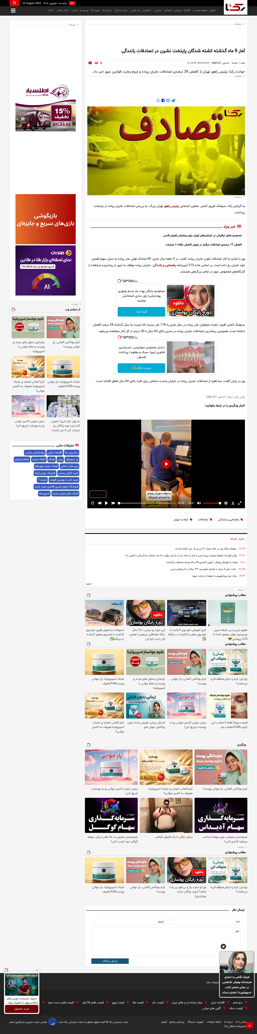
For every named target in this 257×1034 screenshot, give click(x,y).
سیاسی (158, 10)
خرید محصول (21, 1009)
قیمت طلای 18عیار (93, 1003)
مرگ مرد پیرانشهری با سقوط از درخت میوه (214, 576)
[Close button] (37, 970)
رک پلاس (135, 10)
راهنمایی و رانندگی (164, 265)
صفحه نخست (200, 10)
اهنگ (51, 459)
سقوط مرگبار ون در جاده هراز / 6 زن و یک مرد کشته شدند (206, 549)
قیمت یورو (118, 1003)
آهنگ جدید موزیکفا (46, 466)
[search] (14, 3)
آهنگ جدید (39, 459)
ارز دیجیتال (72, 459)
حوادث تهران (181, 520)
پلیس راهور (171, 206)
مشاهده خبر (98, 494)
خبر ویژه (229, 226)
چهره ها (95, 10)
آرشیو (212, 10)
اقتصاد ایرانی (54, 453)
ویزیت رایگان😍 (142, 368)
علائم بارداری (22, 459)
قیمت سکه (236, 1008)
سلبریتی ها (71, 453)
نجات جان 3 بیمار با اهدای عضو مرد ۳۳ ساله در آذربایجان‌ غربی (203, 569)
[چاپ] (96, 63)
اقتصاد (187, 10)
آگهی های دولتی (212, 1008)
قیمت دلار (158, 1003)
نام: (238, 922)
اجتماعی (147, 10)
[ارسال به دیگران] (90, 63)
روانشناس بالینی (35, 453)
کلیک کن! (141, 312)
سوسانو (238, 1003)
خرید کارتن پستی (68, 473)
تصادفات (203, 520)
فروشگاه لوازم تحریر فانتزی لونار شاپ (56, 487)
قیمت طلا (138, 1003)
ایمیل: (160, 922)
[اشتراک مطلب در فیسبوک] (163, 101)
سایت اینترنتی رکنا (118, 1022)
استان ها (107, 10)
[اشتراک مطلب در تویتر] (167, 101)
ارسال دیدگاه (110, 961)
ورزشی (177, 10)
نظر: (237, 931)
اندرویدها (44, 493)
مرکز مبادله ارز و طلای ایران (187, 1003)
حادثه (51, 10)
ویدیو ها (84, 10)
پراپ (60, 459)
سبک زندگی (121, 10)
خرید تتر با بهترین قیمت (64, 480)
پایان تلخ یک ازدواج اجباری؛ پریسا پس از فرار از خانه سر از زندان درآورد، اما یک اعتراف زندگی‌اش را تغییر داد (181, 555)
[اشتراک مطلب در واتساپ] (158, 101)
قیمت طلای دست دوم (61, 1003)
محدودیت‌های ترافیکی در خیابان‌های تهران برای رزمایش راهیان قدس (202, 235)
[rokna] (235, 7)
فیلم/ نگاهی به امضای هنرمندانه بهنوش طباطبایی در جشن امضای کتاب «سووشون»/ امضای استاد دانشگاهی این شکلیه (237, 985)
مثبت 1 (42, 480)
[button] (223, 947)
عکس (74, 10)
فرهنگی (168, 10)
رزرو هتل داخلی (69, 466)
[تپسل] (119, 281)
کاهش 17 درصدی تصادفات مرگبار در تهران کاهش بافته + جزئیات (204, 245)
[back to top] (249, 1025)
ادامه (88, 584)
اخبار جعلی (63, 10)
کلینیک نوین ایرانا (45, 473)
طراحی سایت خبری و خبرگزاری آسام (28, 1022)
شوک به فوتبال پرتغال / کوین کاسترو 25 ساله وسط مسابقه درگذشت (202, 562)
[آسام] (52, 1022)
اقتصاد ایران (218, 1003)
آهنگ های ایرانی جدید (65, 493)
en (72, 3)
